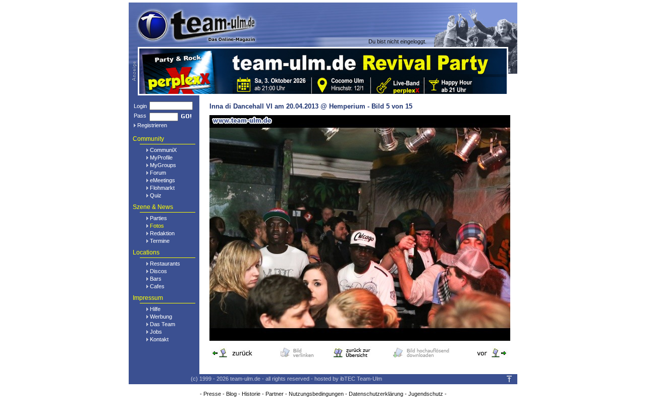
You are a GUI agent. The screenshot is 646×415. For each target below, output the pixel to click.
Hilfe (155, 309)
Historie (251, 394)
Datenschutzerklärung (376, 394)
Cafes (157, 286)
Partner (274, 394)
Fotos (157, 226)
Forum (158, 173)
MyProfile (161, 157)
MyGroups (163, 165)
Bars (156, 279)
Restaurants (165, 264)
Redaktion (162, 233)
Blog (231, 394)
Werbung (161, 317)
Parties (158, 218)
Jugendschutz (425, 394)
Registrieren (152, 125)
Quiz (156, 195)
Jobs (156, 332)
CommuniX (163, 150)
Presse (212, 394)
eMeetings (162, 180)
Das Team (162, 324)
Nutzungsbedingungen (316, 394)
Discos (158, 271)
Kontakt (159, 339)
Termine (160, 241)
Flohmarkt (162, 188)
